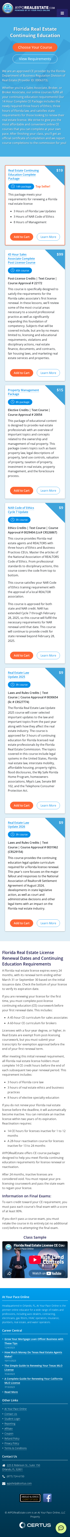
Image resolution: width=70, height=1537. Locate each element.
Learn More (48, 237)
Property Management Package (23, 392)
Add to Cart (21, 237)
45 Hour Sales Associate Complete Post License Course (21, 258)
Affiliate (8, 1428)
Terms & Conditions (15, 1448)
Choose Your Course (35, 47)
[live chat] (61, 1528)
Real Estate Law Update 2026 (18, 825)
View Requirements (35, 58)
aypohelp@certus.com (19, 1483)
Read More (11, 1392)
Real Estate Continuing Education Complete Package (23, 174)
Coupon (8, 1433)
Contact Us (10, 1414)
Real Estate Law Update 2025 (18, 675)
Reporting (9, 1423)
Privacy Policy (11, 1443)
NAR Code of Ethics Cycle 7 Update (21, 510)
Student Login (12, 1418)
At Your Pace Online (15, 1409)
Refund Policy (11, 1438)
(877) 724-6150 (15, 1476)
